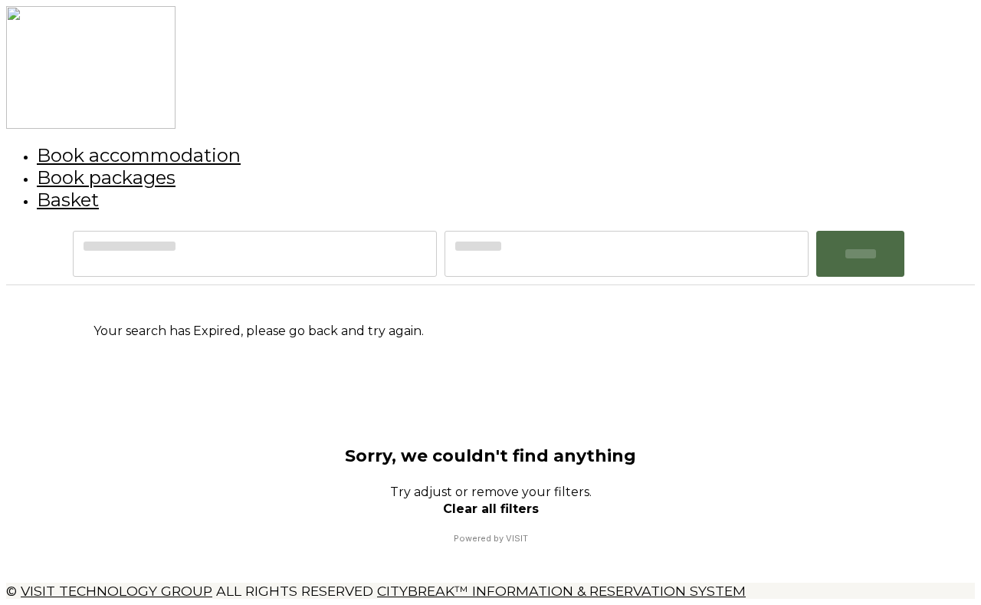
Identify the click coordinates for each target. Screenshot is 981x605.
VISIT (517, 538)
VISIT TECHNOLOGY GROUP (116, 591)
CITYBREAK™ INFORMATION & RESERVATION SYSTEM (561, 591)
